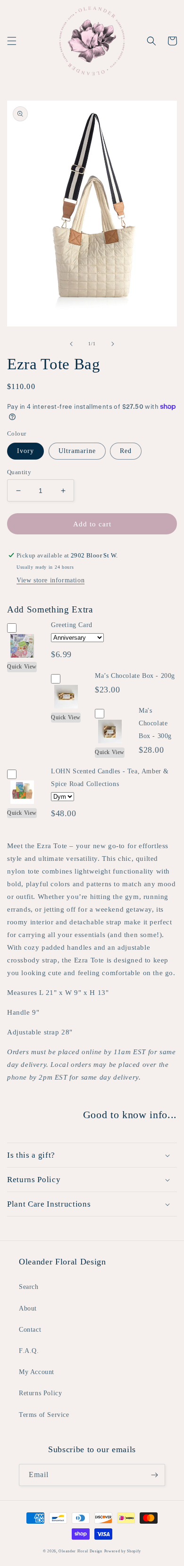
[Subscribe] (154, 1475)
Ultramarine (77, 450)
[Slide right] (112, 344)
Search (29, 1286)
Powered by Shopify (123, 1551)
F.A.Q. (29, 1350)
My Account (36, 1371)
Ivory (25, 450)
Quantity (19, 472)
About (28, 1308)
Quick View (22, 666)
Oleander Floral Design (80, 1551)
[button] (11, 41)
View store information (50, 580)
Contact (30, 1329)
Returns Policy (40, 1393)
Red (126, 450)
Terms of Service (44, 1414)
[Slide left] (71, 344)
